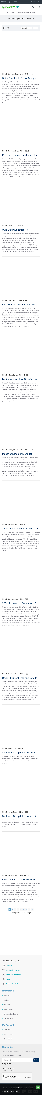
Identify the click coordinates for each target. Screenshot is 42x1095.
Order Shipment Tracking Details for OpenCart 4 (21, 678)
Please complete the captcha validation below (9, 1069)
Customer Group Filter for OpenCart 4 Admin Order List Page (21, 752)
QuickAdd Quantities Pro (15, 229)
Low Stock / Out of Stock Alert (18, 879)
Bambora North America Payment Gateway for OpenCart (21, 304)
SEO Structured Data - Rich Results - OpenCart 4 (21, 528)
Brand (13, 12)
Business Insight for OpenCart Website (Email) (21, 379)
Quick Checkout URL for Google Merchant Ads (21, 78)
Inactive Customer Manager (17, 454)
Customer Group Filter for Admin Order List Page (21, 816)
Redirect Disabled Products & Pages (21, 155)
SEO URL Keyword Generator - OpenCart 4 (21, 603)
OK (38, 1087)
